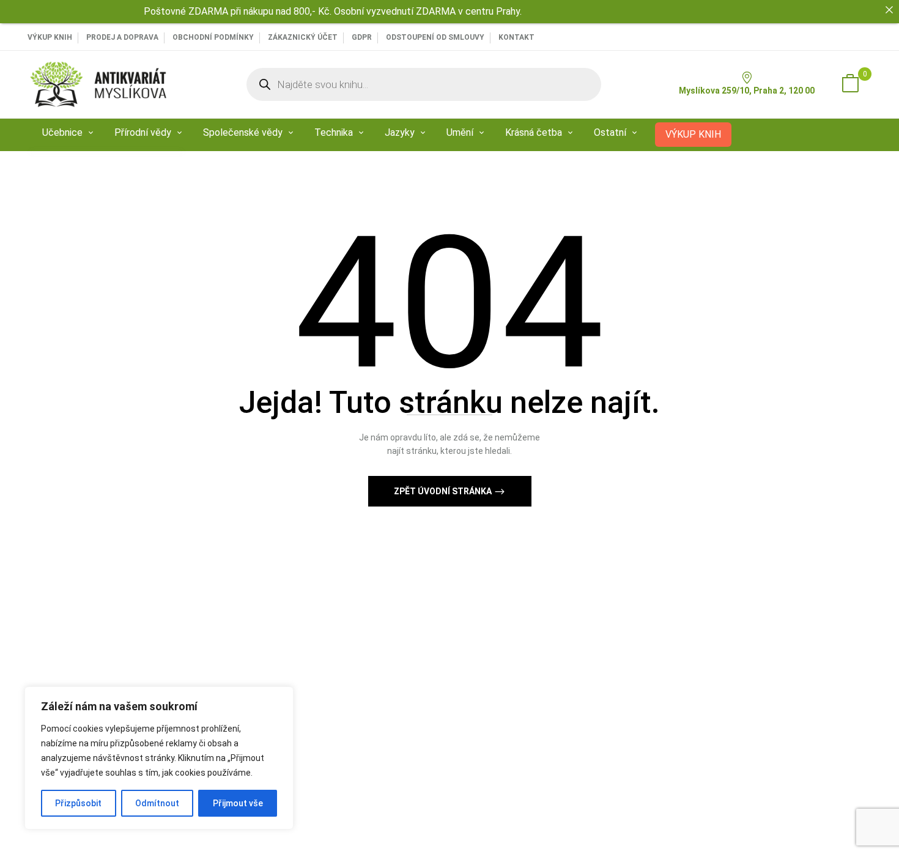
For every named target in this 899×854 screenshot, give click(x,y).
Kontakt (516, 37)
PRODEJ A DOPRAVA (122, 37)
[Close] (889, 10)
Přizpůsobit (78, 803)
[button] (850, 84)
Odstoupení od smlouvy (435, 37)
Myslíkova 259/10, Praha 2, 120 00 (747, 90)
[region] (159, 758)
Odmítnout (157, 803)
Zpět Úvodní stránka (444, 491)
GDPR (362, 37)
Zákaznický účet (303, 37)
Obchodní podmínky (213, 37)
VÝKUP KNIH (50, 37)
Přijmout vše (238, 803)
